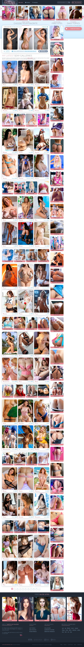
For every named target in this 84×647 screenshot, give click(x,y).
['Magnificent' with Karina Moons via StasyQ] (41, 73)
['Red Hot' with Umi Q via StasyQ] (9, 234)
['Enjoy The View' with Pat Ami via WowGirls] (41, 370)
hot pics (72, 628)
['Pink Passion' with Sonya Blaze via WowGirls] (9, 99)
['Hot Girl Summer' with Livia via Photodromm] (41, 208)
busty (71, 632)
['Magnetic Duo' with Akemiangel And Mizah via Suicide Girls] (9, 437)
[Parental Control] (38, 640)
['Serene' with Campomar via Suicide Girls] (9, 141)
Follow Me (77, 2)
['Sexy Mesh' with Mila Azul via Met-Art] (9, 479)
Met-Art (70, 630)
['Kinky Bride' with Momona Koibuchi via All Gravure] (41, 573)
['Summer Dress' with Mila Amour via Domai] (41, 437)
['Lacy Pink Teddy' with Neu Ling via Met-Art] (25, 479)
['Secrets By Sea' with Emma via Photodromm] (25, 73)
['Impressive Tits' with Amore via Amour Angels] (41, 547)
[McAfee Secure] (53, 640)
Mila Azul (68, 628)
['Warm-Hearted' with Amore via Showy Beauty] (25, 370)
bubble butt (74, 630)
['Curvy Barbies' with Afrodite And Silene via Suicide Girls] (9, 370)
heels (66, 632)
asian (63, 628)
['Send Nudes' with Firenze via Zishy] (41, 412)
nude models (30, 58)
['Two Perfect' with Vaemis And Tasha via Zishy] (9, 547)
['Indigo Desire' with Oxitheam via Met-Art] (25, 234)
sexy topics (78, 25)
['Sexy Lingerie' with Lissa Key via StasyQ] (25, 344)
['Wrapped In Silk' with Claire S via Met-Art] (9, 208)
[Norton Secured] (46, 639)
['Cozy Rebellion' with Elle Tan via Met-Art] (9, 73)
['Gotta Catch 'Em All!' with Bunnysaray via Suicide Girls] (41, 141)
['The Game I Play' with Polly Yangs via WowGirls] (41, 344)
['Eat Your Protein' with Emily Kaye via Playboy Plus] (9, 302)
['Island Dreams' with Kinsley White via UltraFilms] (25, 412)
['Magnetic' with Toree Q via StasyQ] (9, 276)
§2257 (51, 644)
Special (30, 51)
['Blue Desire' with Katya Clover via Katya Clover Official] (25, 167)
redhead (78, 630)
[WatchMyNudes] (9, 2)
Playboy (63, 630)
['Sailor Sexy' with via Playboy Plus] (25, 437)
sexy (65, 628)
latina (63, 632)
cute (68, 632)
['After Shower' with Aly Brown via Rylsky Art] (25, 99)
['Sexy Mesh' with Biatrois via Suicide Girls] (9, 505)
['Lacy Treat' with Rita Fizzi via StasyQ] (25, 573)
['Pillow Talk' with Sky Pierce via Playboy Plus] (9, 167)
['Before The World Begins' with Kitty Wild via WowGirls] (25, 141)
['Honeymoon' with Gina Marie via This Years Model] (41, 276)
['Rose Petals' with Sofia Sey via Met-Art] (25, 302)
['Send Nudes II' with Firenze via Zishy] (9, 412)
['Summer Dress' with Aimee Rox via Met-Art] (25, 208)
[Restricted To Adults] (30, 640)
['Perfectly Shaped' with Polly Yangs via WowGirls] (41, 99)
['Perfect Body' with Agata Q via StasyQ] (41, 302)
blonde (67, 630)
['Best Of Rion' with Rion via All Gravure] (9, 573)
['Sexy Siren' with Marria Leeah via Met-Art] (41, 479)
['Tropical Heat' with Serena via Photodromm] (9, 344)
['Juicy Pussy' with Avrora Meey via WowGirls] (41, 234)
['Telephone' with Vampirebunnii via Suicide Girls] (41, 505)
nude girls (76, 628)
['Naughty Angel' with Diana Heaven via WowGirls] (25, 547)
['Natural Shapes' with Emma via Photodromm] (25, 276)
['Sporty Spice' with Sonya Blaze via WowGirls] (25, 505)
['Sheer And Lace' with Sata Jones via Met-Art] (41, 167)
